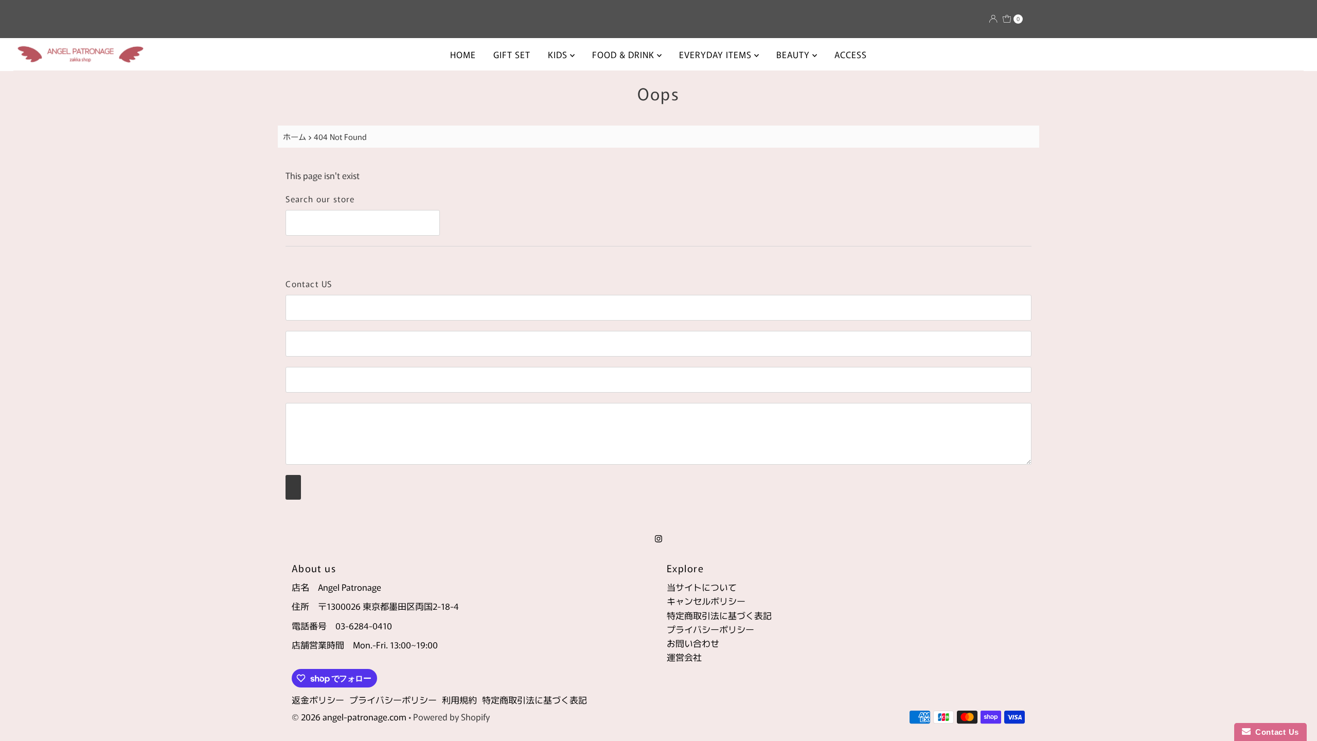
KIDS (559, 54)
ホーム (294, 136)
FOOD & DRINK (624, 54)
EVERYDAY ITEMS (716, 54)
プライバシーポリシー (710, 629)
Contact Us (1275, 732)
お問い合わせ (693, 643)
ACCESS (850, 54)
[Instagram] (658, 537)
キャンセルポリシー (706, 600)
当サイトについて (702, 586)
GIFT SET (511, 54)
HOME (463, 54)
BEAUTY (794, 54)
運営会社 (684, 656)
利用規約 (459, 699)
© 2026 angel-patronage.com (349, 716)
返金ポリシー (318, 699)
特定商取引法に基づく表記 (719, 615)
